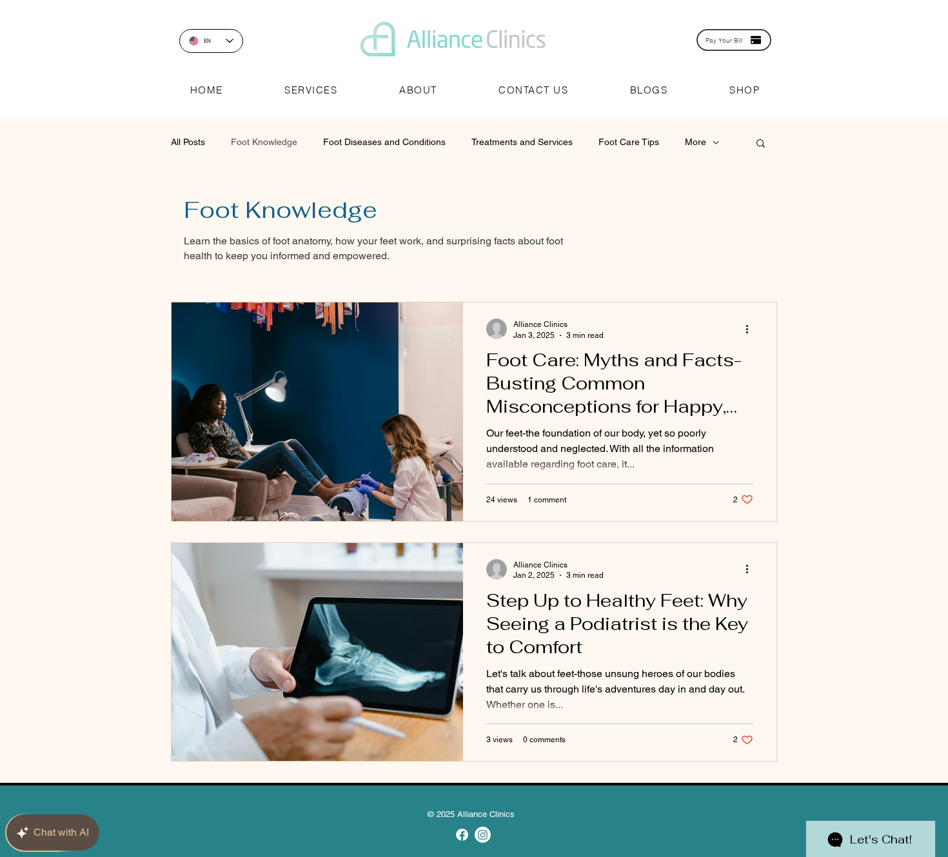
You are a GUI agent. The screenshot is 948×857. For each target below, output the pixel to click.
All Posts (188, 142)
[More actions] (751, 329)
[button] (311, 90)
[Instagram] (483, 835)
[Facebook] (462, 835)
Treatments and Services (522, 142)
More (695, 142)
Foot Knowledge (264, 142)
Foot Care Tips (628, 142)
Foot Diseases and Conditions (384, 142)
